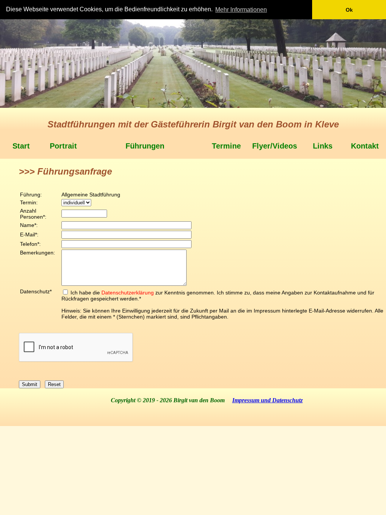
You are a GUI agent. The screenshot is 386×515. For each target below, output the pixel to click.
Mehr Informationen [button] (241, 9)
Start (21, 146)
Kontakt (365, 146)
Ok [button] (349, 10)
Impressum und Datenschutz (267, 400)
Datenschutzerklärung (127, 293)
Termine (226, 146)
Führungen (145, 146)
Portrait (63, 146)
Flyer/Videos (274, 146)
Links (322, 146)
